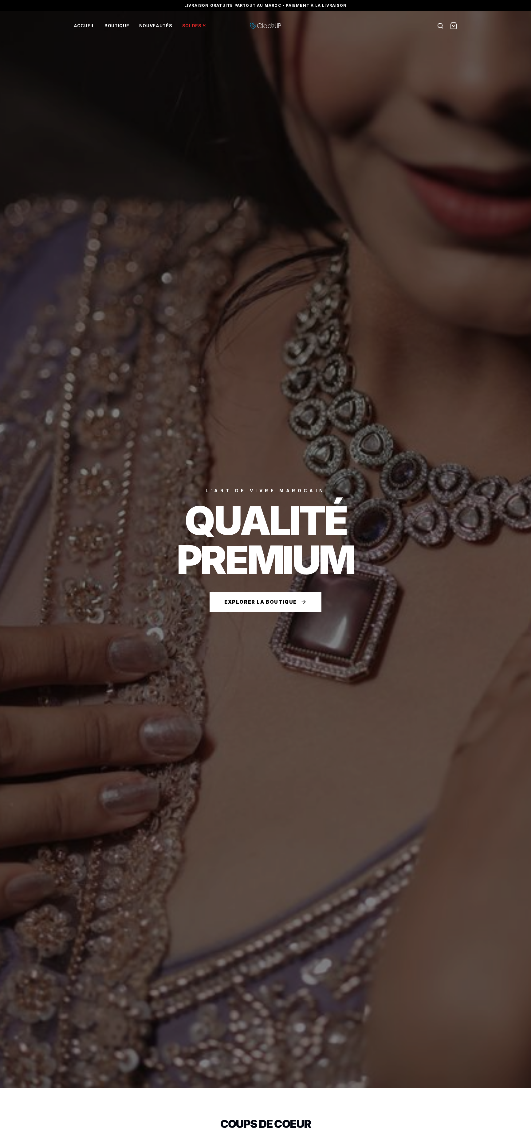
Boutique (116, 25)
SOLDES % (194, 25)
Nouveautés (155, 25)
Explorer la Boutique (260, 602)
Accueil (84, 25)
